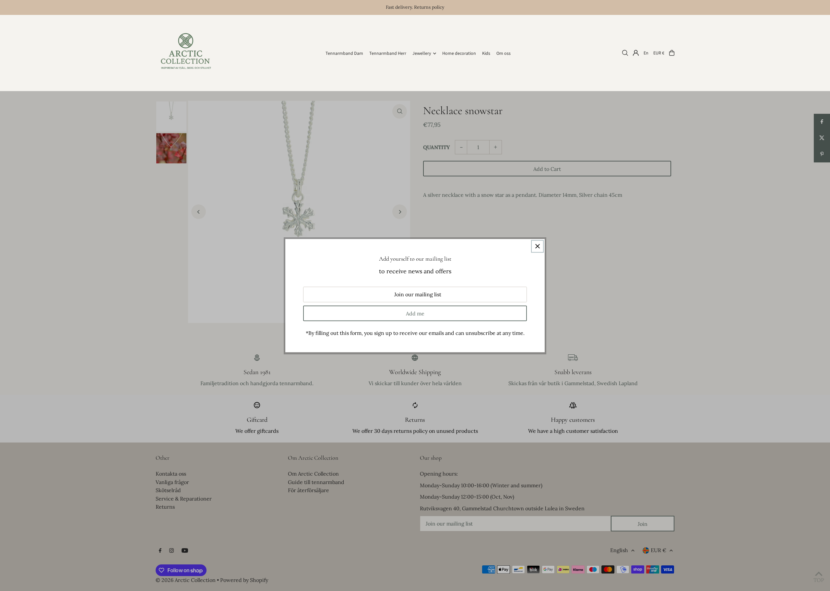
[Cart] (671, 53)
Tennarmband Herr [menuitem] (387, 53)
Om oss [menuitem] (503, 53)
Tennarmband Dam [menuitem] (344, 53)
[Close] (537, 246)
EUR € (658, 53)
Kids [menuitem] (486, 53)
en (646, 53)
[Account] (636, 53)
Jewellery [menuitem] (421, 53)
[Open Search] (625, 53)
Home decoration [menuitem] (459, 53)
